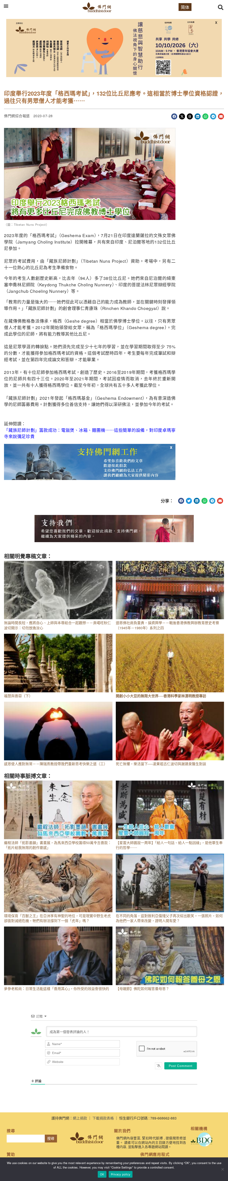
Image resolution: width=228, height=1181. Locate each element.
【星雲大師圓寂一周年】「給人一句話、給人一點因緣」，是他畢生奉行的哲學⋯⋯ (169, 845)
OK (102, 1174)
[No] (222, 1169)
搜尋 (50, 1138)
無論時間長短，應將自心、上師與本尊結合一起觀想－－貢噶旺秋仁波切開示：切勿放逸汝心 (57, 625)
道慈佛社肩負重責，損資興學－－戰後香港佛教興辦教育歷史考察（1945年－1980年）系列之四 (167, 625)
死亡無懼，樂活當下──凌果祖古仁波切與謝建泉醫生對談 (161, 763)
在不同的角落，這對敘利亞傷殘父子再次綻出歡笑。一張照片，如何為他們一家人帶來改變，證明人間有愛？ (169, 918)
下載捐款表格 (103, 1118)
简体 (185, 7)
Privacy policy (120, 1174)
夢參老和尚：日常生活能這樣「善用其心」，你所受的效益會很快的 (56, 988)
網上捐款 (80, 1118)
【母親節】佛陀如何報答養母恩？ (142, 988)
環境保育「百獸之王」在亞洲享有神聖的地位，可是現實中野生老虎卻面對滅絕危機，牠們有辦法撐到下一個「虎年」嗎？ (57, 918)
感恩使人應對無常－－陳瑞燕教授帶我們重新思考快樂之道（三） (55, 763)
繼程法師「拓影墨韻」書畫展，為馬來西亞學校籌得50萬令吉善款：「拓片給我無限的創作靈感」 (57, 845)
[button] (6, 6)
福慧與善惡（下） (18, 695)
